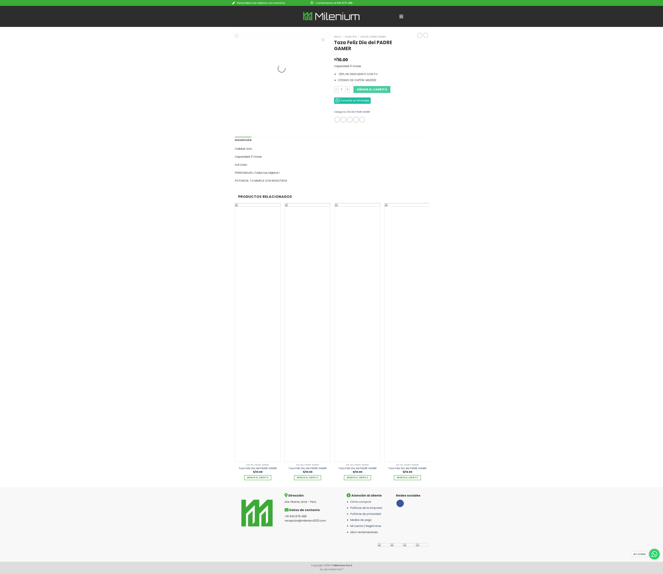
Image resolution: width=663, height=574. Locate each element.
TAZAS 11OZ (350, 36)
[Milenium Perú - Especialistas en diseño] (331, 16)
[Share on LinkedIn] (362, 119)
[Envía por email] (350, 119)
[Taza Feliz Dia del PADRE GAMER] (257, 332)
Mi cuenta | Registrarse (365, 526)
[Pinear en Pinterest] (356, 119)
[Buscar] (390, 16)
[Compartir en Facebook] (337, 119)
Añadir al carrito (372, 89)
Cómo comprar (360, 502)
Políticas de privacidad (365, 514)
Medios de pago (361, 520)
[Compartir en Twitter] (343, 119)
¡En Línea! (639, 554)
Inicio (337, 36)
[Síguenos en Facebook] (400, 503)
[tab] (243, 140)
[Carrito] (428, 16)
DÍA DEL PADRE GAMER (373, 36)
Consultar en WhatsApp (355, 100)
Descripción (243, 140)
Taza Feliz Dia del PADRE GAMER (258, 468)
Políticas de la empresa (366, 508)
